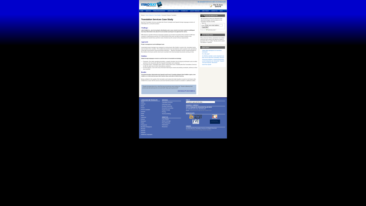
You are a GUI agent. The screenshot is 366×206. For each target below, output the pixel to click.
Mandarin (143, 121)
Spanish (143, 130)
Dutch (142, 106)
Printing (164, 112)
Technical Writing (166, 113)
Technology (184, 10)
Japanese (143, 117)
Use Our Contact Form (205, 110)
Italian (142, 115)
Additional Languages (146, 134)
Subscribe (205, 27)
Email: (203, 25)
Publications (165, 125)
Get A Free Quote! (206, 64)
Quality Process (195, 10)
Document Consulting (167, 108)
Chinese (143, 104)
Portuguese (144, 125)
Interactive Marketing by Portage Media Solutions (198, 129)
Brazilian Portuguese (146, 127)
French (143, 107)
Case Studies (158, 15)
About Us (148, 10)
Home (141, 10)
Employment (205, 10)
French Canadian (145, 109)
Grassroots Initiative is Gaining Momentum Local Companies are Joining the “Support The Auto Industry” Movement (213, 61)
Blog (221, 10)
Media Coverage (166, 121)
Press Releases (166, 123)
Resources (165, 126)
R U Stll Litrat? (206, 54)
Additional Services (173, 10)
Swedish (143, 132)
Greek (142, 113)
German (143, 111)
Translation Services (159, 10)
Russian (143, 128)
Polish (142, 123)
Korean (143, 119)
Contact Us (214, 10)
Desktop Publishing (167, 106)
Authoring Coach (166, 104)
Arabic (142, 102)
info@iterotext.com (194, 110)
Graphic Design (166, 110)
